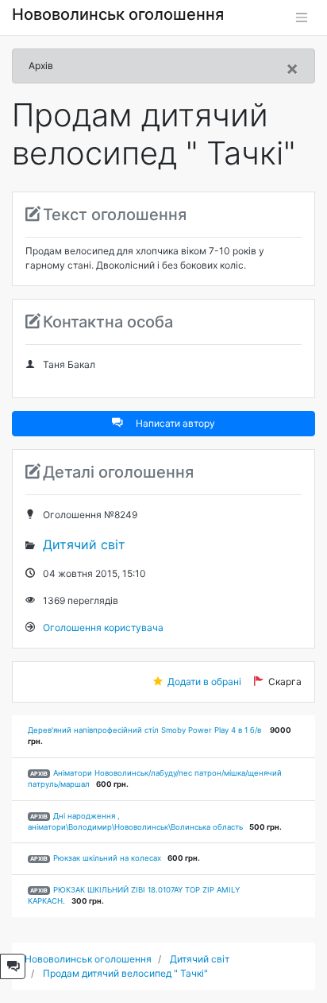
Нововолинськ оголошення (118, 14)
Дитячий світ (84, 544)
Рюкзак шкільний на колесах (107, 858)
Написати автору (175, 423)
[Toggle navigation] (301, 17)
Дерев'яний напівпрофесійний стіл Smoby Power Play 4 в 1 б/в (146, 730)
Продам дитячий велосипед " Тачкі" (125, 973)
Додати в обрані (204, 681)
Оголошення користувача (103, 627)
